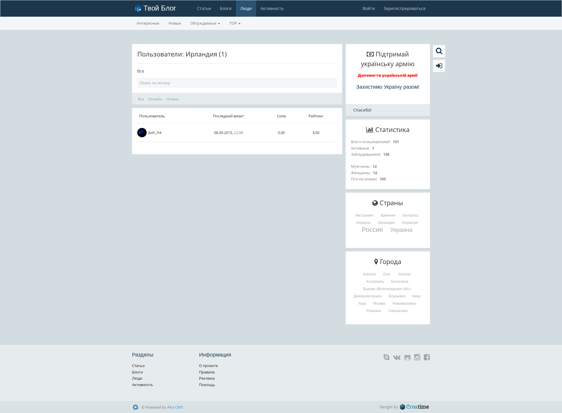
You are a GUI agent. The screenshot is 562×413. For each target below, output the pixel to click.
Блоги (226, 8)
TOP (233, 23)
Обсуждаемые (203, 23)
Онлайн (155, 99)
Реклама (207, 378)
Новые (175, 23)
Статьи (204, 8)
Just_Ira (154, 132)
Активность (272, 8)
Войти (369, 8)
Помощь (207, 384)
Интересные (148, 23)
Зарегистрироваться (405, 8)
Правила (207, 372)
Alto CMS (175, 407)
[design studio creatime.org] (414, 407)
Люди (246, 8)
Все (140, 71)
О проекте (208, 365)
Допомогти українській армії (387, 75)
